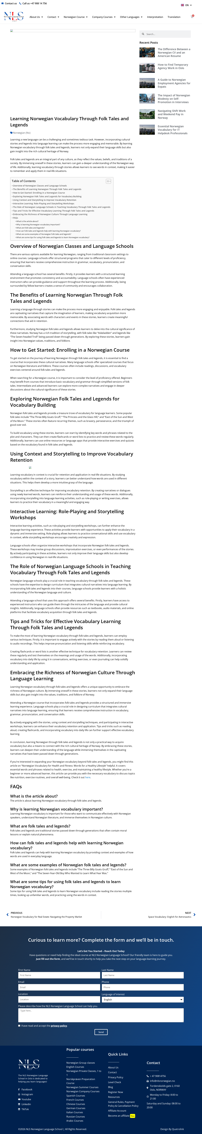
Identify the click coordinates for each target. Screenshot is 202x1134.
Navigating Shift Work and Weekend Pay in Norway (172, 114)
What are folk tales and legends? (30, 227)
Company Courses (102, 17)
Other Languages (129, 17)
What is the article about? (27, 221)
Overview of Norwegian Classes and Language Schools (40, 185)
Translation (174, 17)
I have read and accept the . (44, 1025)
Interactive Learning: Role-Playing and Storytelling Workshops (43, 203)
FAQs (15, 217)
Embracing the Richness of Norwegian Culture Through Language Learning (50, 214)
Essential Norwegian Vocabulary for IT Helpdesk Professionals (173, 129)
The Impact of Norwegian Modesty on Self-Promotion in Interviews (174, 99)
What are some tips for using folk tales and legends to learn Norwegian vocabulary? (52, 237)
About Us (35, 17)
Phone (105, 982)
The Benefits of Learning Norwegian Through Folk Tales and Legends (47, 189)
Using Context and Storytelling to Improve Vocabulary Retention (44, 200)
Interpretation (155, 17)
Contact (51, 17)
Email (21, 982)
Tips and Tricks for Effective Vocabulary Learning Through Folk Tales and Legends (53, 210)
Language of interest (113, 994)
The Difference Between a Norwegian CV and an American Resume (174, 52)
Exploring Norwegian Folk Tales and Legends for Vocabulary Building (47, 196)
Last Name (108, 970)
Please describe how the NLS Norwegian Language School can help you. (58, 1006)
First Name (24, 970)
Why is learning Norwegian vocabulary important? (38, 224)
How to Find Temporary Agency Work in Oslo (173, 66)
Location (23, 994)
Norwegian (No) (21, 132)
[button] (187, 17)
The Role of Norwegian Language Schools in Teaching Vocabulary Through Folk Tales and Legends (61, 207)
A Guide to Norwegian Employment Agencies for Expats (174, 83)
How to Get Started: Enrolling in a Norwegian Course (39, 192)
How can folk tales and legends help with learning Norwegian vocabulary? (48, 231)
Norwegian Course (74, 17)
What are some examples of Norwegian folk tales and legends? (43, 234)
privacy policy (59, 1025)
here (87, 777)
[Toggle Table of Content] (107, 181)
